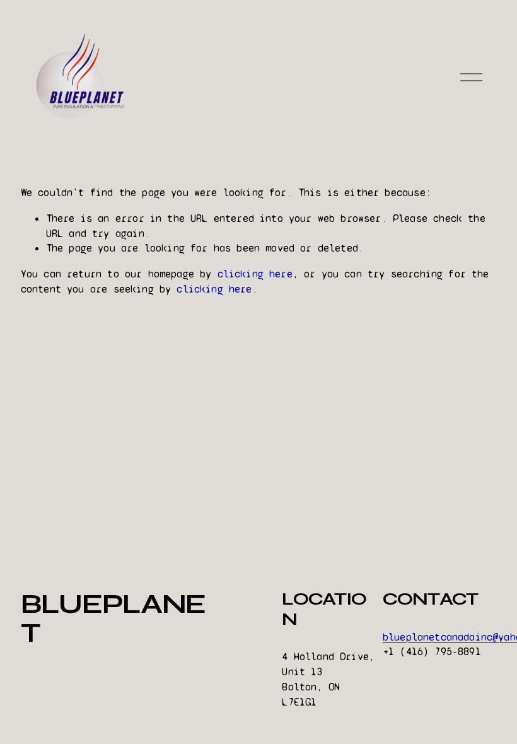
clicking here (255, 274)
